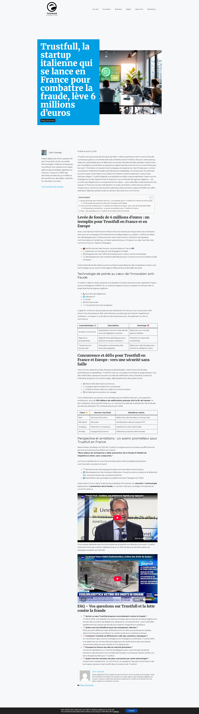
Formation (107, 9)
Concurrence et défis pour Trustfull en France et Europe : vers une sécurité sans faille (115, 206)
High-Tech (139, 9)
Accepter (131, 711)
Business (118, 9)
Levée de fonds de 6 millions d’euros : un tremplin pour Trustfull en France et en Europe (116, 201)
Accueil (95, 9)
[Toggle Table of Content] (150, 197)
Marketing (151, 9)
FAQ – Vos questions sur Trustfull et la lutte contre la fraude (104, 211)
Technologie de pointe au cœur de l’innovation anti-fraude (105, 203)
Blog (82, 685)
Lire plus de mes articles (52, 187)
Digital (128, 9)
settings (116, 712)
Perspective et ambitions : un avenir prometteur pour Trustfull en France (111, 208)
